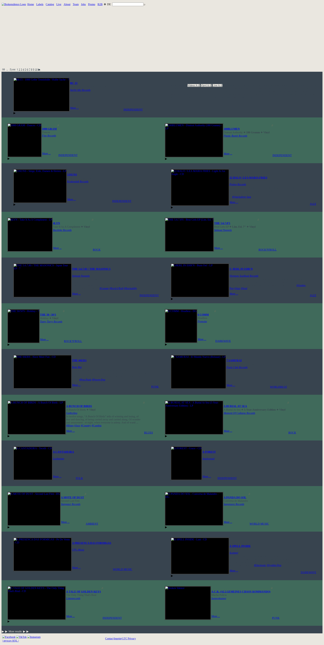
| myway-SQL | (10, 640)
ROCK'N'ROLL (268, 249)
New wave (186, 94)
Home (30, 4)
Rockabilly (288, 94)
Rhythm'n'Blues (252, 94)
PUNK (155, 386)
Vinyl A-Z (206, 85)
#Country (86, 425)
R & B (230, 94)
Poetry (209, 94)
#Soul (244, 288)
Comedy (196, 88)
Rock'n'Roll (275, 94)
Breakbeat (282, 85)
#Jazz (237, 288)
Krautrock (249, 91)
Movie (297, 91)
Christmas (176, 88)
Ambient (227, 85)
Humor (209, 91)
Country (206, 88)
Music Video (309, 91)
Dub (253, 88)
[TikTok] (21, 637)
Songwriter (177, 97)
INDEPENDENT (133, 109)
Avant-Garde (250, 85)
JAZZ (313, 204)
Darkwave (225, 88)
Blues (273, 85)
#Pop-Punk (85, 379)
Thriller (214, 97)
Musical (175, 94)
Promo (91, 4)
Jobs (83, 4)
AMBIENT (92, 523)
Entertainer (288, 88)
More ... (74, 107)
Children (312, 85)
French (174, 91)
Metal (290, 91)
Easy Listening (265, 88)
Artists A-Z (181, 85)
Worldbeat (246, 97)
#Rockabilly (130, 288)
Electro (277, 88)
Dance (215, 88)
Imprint (118, 638)
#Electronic (260, 565)
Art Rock (238, 85)
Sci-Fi (308, 94)
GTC (124, 638)
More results (15, 631)
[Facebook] (9, 637)
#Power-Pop (98, 379)
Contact (109, 638)
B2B (100, 4)
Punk (222, 94)
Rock (265, 94)
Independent (220, 91)
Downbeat (237, 88)
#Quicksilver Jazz (241, 196)
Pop (216, 94)
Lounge (267, 91)
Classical (187, 88)
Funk (182, 91)
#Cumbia (96, 425)
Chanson (302, 85)
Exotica (299, 88)
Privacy (132, 638)
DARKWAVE (223, 341)
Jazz (230, 91)
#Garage (104, 288)
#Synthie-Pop (274, 565)
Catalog (50, 4)
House (200, 91)
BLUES (148, 432)
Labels (39, 4)
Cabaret (292, 85)
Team (76, 4)
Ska (315, 94)
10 (36, 69)
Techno (206, 97)
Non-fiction (199, 94)
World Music (234, 97)
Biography (263, 85)
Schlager (299, 94)
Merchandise (279, 91)
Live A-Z (217, 85)
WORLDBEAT (278, 386)
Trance (222, 97)
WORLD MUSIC (259, 523)
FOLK (79, 478)
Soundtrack (195, 97)
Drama (247, 88)
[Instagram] (33, 637)
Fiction (307, 88)
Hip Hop (191, 91)
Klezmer (238, 91)
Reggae (239, 94)
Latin (259, 91)
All (172, 85)
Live (58, 4)
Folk (314, 88)
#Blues (70, 425)
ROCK (97, 249)
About (67, 4)
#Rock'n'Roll (116, 288)
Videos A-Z (193, 85)
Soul (185, 97)
